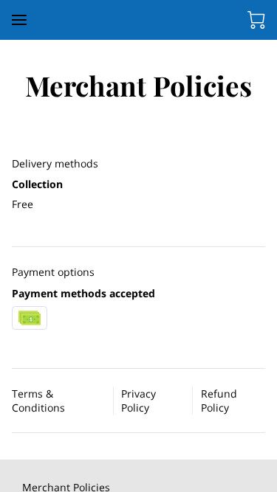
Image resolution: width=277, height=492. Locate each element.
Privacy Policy (138, 401)
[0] (256, 20)
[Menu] (19, 20)
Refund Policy (219, 401)
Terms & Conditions (38, 401)
